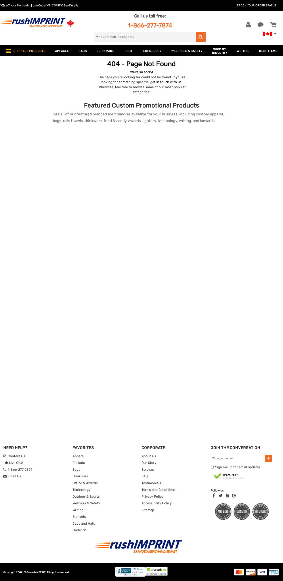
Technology (81, 490)
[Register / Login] (248, 24)
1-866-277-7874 (150, 25)
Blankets (79, 517)
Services (148, 470)
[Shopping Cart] (273, 24)
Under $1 (79, 530)
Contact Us (16, 456)
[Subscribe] (268, 458)
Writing (78, 510)
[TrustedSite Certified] (228, 476)
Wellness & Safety (86, 503)
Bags (76, 470)
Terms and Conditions (159, 490)
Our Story (149, 463)
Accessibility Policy (157, 503)
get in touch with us (166, 82)
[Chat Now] (261, 24)
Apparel (78, 456)
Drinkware (80, 476)
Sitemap (148, 510)
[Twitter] (220, 495)
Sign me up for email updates (237, 467)
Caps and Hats (84, 524)
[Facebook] (214, 495)
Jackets (79, 463)
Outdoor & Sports (86, 497)
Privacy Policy (152, 497)
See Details (71, 5)
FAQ (145, 476)
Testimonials (151, 483)
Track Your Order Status (256, 5)
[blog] (227, 495)
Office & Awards (85, 483)
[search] (201, 37)
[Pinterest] (234, 495)
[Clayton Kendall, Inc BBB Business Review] (130, 575)
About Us (149, 456)
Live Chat (15, 463)
